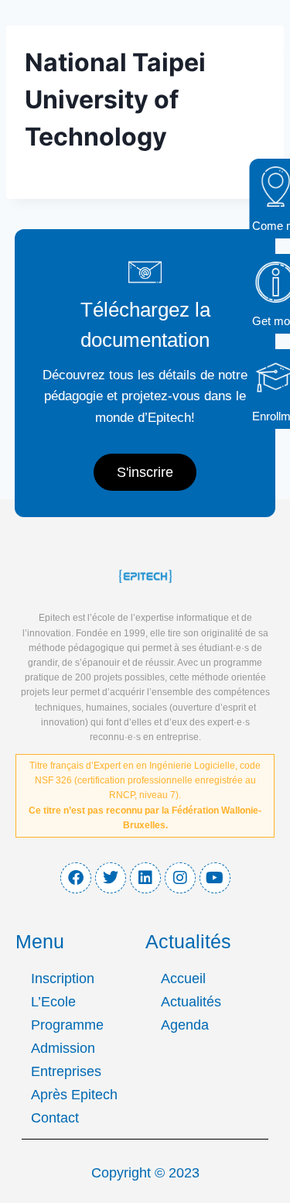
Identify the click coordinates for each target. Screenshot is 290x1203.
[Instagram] (180, 877)
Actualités (191, 1001)
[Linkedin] (145, 877)
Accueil (183, 978)
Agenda (185, 1025)
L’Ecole (53, 1001)
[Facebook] (75, 877)
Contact (55, 1118)
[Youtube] (215, 877)
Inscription (62, 978)
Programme (67, 1025)
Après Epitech (74, 1094)
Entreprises (66, 1071)
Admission (63, 1048)
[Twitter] (110, 877)
